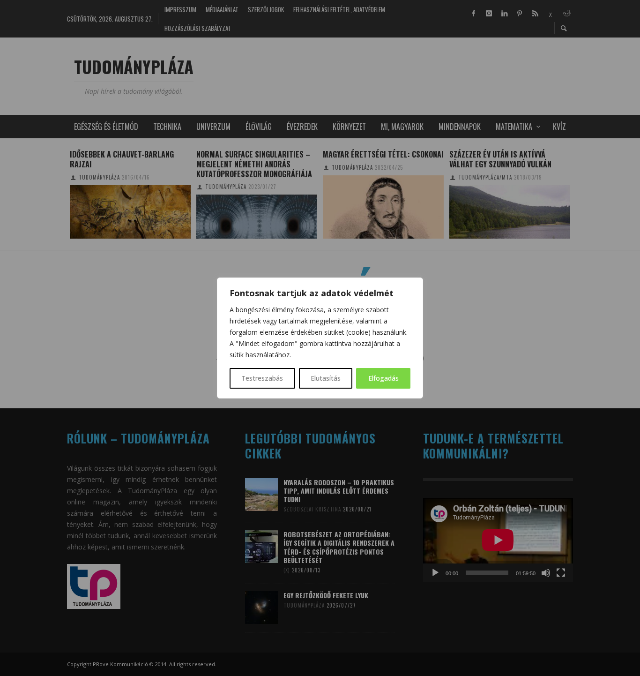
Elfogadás (383, 378)
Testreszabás (262, 378)
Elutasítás (326, 378)
